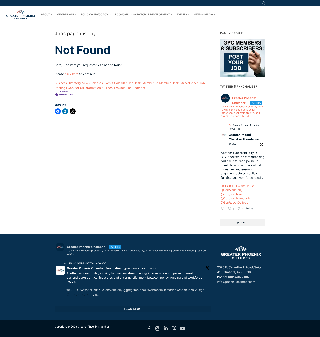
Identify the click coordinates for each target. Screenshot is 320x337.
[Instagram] (157, 328)
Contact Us (76, 88)
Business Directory (68, 83)
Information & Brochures (102, 88)
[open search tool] (263, 3)
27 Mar (232, 144)
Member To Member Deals (160, 83)
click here (71, 74)
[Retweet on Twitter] (230, 125)
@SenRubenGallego (234, 202)
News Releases (92, 83)
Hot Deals (134, 83)
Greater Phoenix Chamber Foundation (244, 137)
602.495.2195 (238, 277)
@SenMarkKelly (231, 190)
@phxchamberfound (134, 268)
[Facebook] (149, 328)
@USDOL (227, 186)
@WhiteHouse (244, 186)
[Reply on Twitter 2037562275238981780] (223, 209)
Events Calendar (115, 83)
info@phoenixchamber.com (236, 282)
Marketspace (189, 83)
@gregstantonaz (232, 194)
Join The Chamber (132, 88)
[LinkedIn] (166, 328)
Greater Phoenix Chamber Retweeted (87, 262)
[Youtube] (182, 328)
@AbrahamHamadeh (235, 198)
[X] (174, 328)
